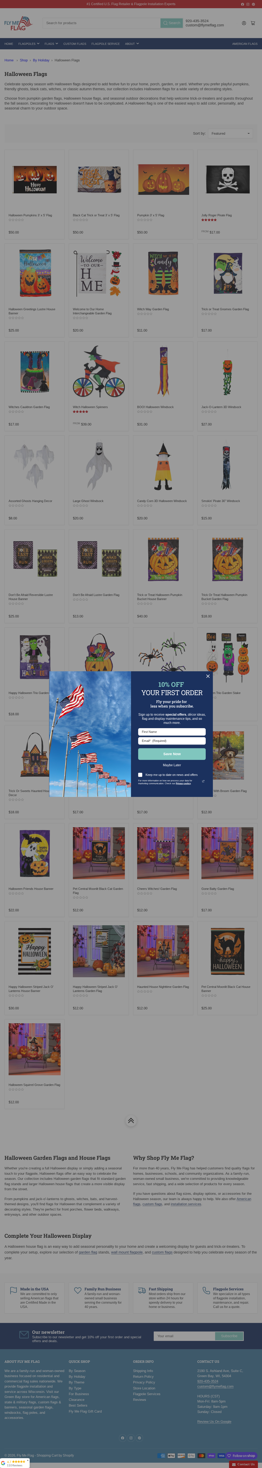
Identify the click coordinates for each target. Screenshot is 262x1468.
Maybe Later (172, 765)
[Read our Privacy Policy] (203, 781)
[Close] (208, 676)
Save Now (172, 754)
